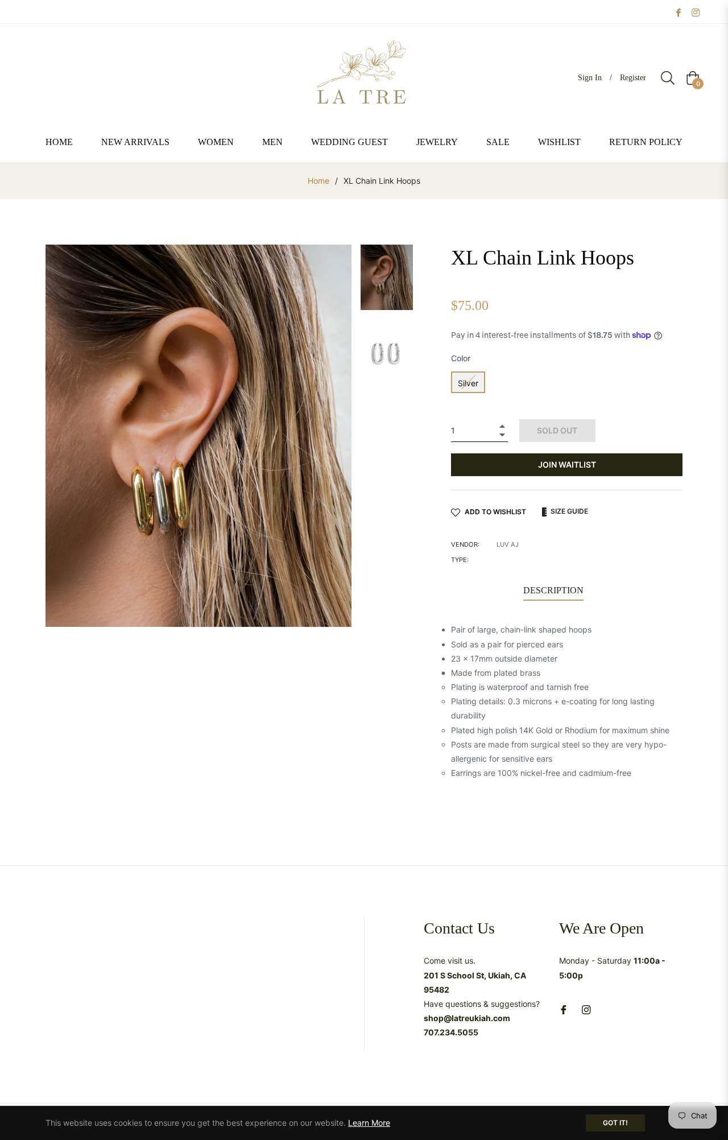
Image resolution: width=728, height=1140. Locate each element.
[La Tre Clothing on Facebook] (678, 11)
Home (318, 180)
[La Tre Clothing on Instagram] (696, 11)
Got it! (615, 1122)
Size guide (568, 511)
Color (460, 358)
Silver (468, 383)
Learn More (369, 1122)
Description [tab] (553, 590)
